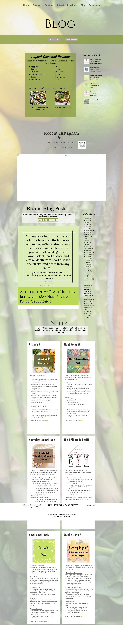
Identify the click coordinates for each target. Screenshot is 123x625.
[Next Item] (100, 178)
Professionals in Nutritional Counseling (62, 515)
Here (47, 621)
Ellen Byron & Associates (62, 505)
